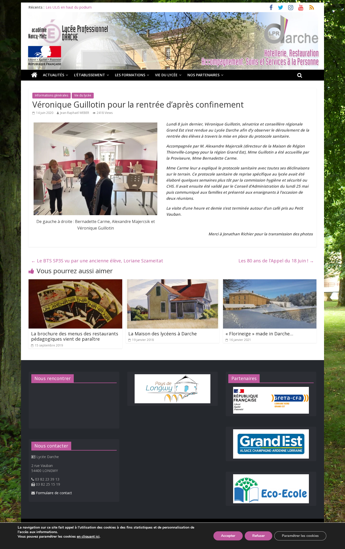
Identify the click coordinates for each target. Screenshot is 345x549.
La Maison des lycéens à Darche (162, 334)
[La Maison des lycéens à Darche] (172, 282)
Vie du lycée (166, 74)
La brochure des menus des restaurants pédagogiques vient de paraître (74, 336)
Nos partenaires (203, 74)
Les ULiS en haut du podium (69, 7)
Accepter (228, 535)
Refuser (258, 535)
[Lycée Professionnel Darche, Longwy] (172, 15)
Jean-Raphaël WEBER (74, 113)
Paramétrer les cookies (300, 535)
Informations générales (51, 95)
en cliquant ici (88, 536)
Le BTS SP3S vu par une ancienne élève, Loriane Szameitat (97, 261)
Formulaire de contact (54, 492)
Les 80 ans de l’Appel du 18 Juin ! (276, 261)
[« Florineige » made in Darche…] (270, 282)
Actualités (53, 74)
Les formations (130, 74)
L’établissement (89, 74)
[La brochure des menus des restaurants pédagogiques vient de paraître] (75, 282)
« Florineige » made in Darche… (259, 334)
